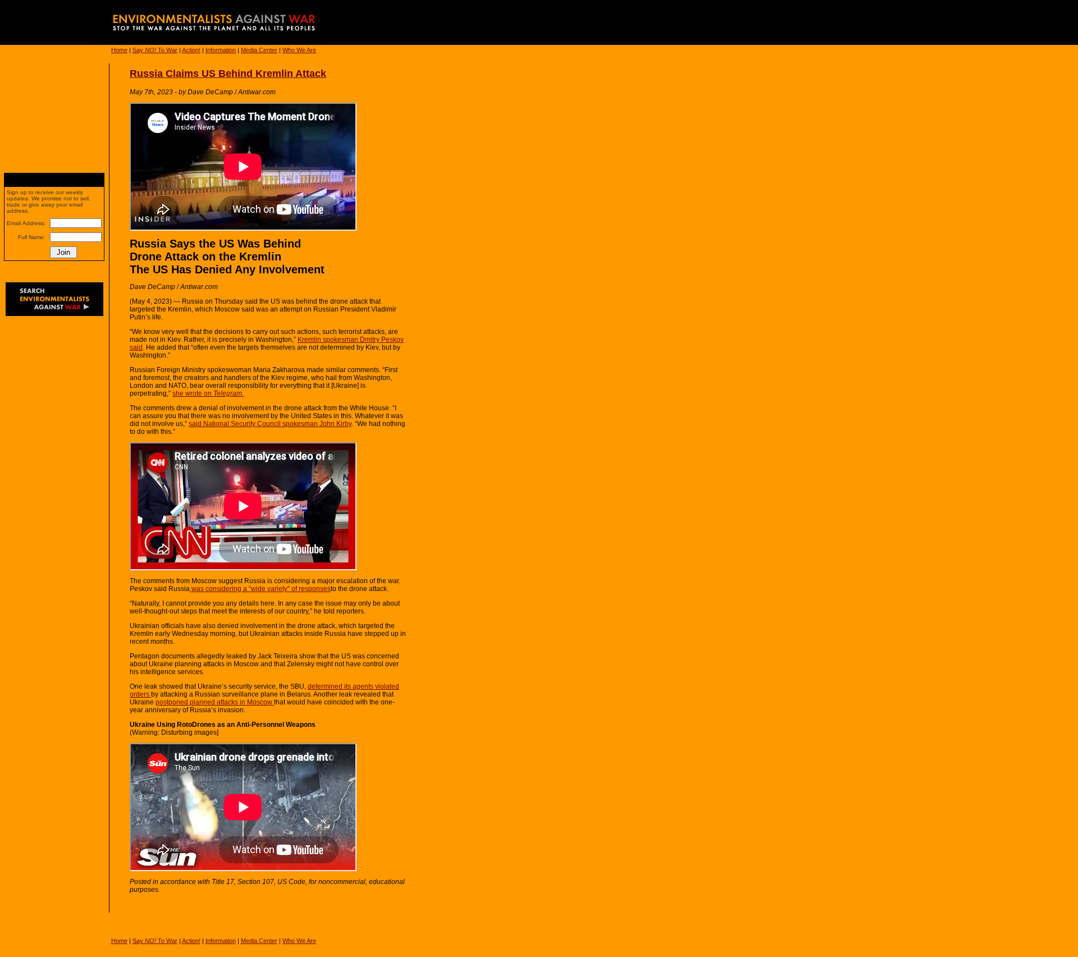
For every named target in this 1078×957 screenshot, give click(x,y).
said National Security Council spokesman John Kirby (270, 424)
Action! (191, 50)
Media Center (259, 50)
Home (119, 50)
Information (220, 50)
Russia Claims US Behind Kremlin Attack (228, 73)
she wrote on (208, 393)
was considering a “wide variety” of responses (260, 589)
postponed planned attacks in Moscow (215, 702)
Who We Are (299, 50)
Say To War (155, 50)
